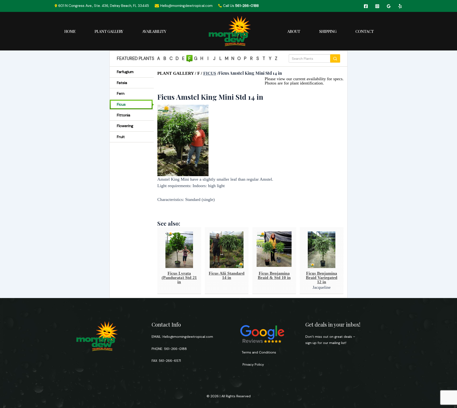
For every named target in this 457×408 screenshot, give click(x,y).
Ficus (121, 104)
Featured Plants (135, 58)
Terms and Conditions (259, 352)
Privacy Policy (253, 364)
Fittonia (123, 115)
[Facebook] (366, 6)
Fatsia (122, 82)
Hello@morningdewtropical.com (188, 336)
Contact (364, 31)
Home (69, 31)
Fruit (121, 136)
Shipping (327, 31)
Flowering (125, 125)
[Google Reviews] (389, 6)
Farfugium (125, 71)
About (293, 31)
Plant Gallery (108, 31)
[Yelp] (400, 6)
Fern (120, 93)
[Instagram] (377, 6)
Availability (154, 31)
